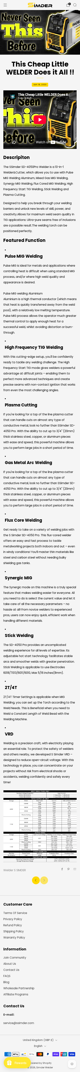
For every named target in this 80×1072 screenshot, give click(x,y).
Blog (6, 982)
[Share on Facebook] (62, 869)
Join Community (14, 958)
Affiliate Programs (15, 994)
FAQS (6, 976)
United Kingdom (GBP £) (38, 1040)
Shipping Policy (13, 931)
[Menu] (5, 5)
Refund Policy (12, 925)
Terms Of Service (15, 913)
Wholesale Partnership (18, 988)
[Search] (75, 5)
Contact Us (11, 970)
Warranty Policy (14, 937)
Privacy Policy (12, 919)
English (38, 1046)
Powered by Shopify (40, 1063)
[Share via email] (75, 869)
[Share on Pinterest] (68, 869)
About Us (9, 964)
